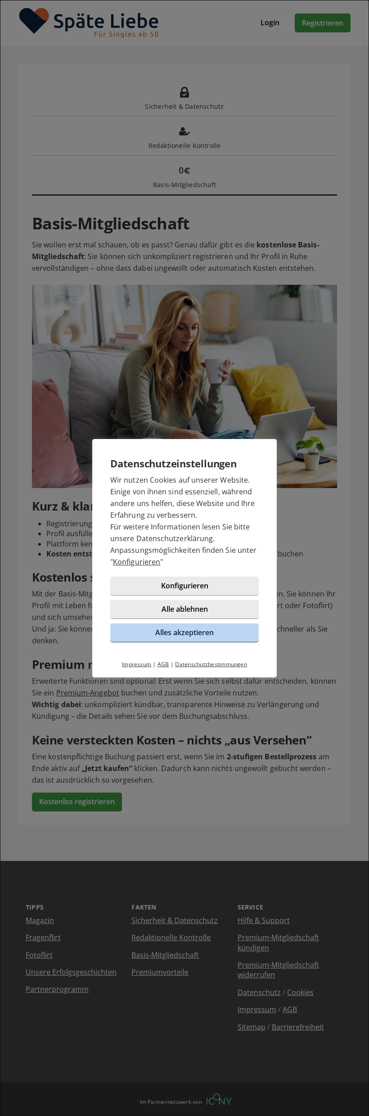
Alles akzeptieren (184, 632)
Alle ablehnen (185, 609)
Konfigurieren (136, 562)
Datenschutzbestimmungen (211, 664)
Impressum (136, 664)
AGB (163, 664)
